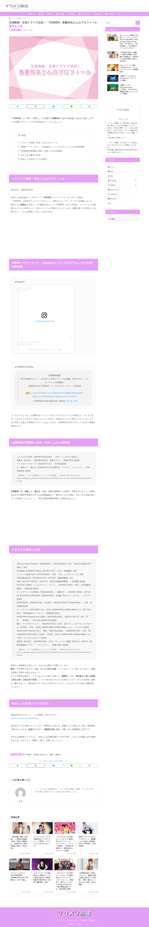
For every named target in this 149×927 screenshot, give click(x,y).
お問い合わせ (114, 190)
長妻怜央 (58, 754)
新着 (111, 171)
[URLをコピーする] (89, 106)
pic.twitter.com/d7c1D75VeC (64, 396)
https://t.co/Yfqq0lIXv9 (42, 396)
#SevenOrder (77, 392)
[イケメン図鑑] (77, 6)
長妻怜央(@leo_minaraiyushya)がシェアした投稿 (44, 349)
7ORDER (28, 754)
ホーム (112, 167)
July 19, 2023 (71, 400)
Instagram (113, 194)
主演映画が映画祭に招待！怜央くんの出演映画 (41, 150)
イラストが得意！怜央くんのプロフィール (39, 142)
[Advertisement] (53, 232)
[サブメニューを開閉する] (135, 180)
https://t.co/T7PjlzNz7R (52, 392)
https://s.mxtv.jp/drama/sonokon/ (25, 718)
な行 (19, 30)
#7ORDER (66, 392)
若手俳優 (14, 30)
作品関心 (112, 185)
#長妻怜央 (45, 378)
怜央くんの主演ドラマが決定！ (34, 158)
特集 (111, 176)
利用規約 (84, 920)
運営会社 (92, 920)
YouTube (113, 199)
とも (20, 801)
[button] (17, 106)
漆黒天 (52, 754)
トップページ (58, 920)
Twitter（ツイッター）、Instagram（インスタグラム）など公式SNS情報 (52, 146)
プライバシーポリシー (72, 920)
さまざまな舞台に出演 (30, 154)
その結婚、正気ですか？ (40, 754)
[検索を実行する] (138, 23)
